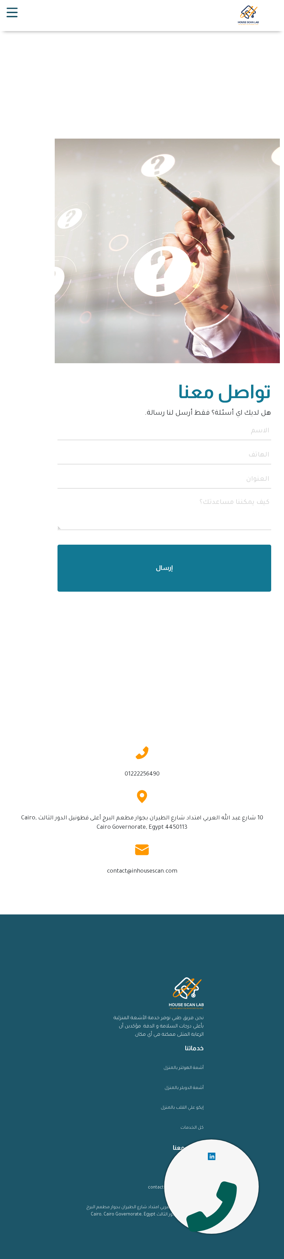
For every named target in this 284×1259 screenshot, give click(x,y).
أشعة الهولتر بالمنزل (183, 1068)
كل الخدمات (192, 1128)
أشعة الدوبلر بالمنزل (184, 1088)
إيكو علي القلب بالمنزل (182, 1108)
